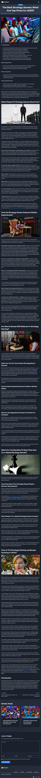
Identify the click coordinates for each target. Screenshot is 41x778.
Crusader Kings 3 (26, 670)
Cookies (22, 772)
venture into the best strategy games (17, 208)
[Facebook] (33, 777)
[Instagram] (39, 777)
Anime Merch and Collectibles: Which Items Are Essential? (31, 695)
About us (36, 772)
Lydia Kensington (5, 13)
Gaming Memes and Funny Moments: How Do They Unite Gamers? (10, 722)
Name (3, 756)
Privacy (16, 772)
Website (30, 756)
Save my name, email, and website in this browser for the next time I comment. (16, 759)
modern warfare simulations (14, 496)
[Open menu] (38, 2)
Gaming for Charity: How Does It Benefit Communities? (30, 722)
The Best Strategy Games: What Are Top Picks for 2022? (9, 695)
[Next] (38, 716)
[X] (36, 777)
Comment (4, 742)
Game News (20, 4)
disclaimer (29, 772)
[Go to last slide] (3, 716)
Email (16, 756)
